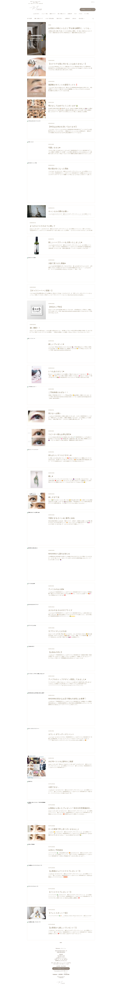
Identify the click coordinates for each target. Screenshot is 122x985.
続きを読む (81, 18)
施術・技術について (39, 18)
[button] (93, 18)
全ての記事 (29, 18)
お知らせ (74, 18)
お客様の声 (67, 18)
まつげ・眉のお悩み (50, 18)
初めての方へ (59, 18)
